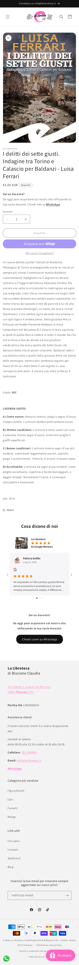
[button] (7, 16)
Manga (12, 817)
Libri (10, 799)
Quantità (8, 211)
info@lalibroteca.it (29, 760)
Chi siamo (14, 841)
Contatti (13, 849)
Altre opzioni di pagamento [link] (40, 253)
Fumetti (12, 808)
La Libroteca (17, 940)
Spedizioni (14, 858)
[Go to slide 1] (37, 598)
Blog (10, 867)
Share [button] (10, 510)
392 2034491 (29, 752)
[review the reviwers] (15, 570)
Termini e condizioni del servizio (35, 951)
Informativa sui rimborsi (41, 956)
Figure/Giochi (16, 790)
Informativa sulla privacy (49, 945)
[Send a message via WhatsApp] (6, 958)
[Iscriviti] (67, 895)
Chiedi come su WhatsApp (39, 639)
